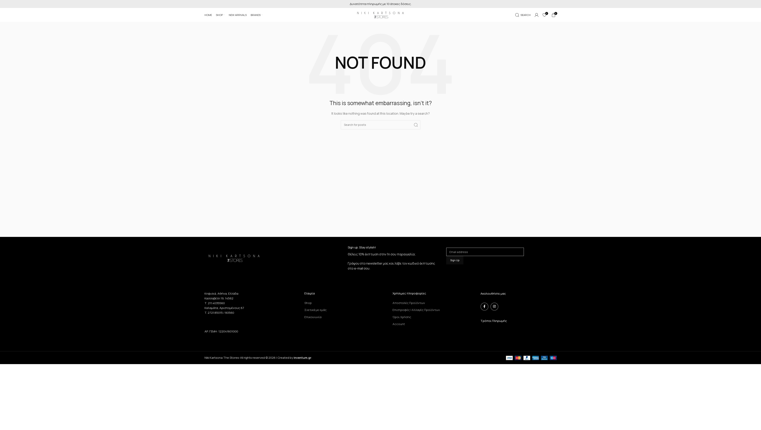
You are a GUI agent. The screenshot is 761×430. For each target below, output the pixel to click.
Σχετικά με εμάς (315, 310)
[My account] (537, 15)
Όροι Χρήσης (402, 317)
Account (399, 324)
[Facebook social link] (484, 307)
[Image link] (234, 258)
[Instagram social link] (494, 307)
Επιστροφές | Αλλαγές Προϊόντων (416, 310)
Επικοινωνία (313, 317)
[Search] (415, 124)
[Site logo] (380, 15)
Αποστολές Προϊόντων (409, 303)
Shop (308, 303)
